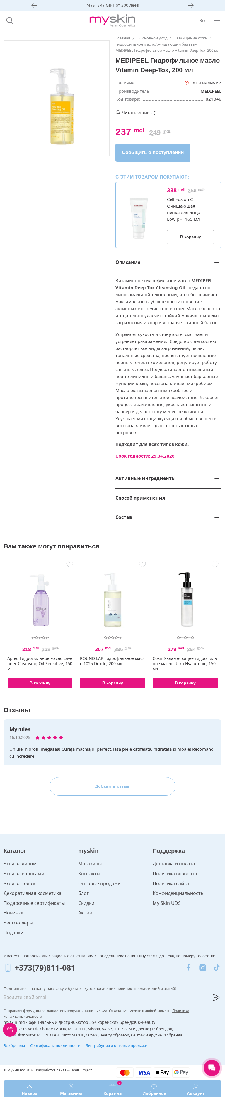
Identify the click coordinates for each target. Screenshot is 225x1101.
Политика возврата (175, 873)
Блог (83, 893)
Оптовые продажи (99, 883)
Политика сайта (171, 883)
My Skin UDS (167, 903)
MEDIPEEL (210, 91)
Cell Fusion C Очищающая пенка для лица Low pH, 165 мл (183, 209)
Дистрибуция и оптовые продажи (116, 1045)
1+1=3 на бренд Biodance (112, 5)
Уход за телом (20, 883)
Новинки (14, 913)
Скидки (86, 903)
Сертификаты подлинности (55, 1045)
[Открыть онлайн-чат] (212, 1068)
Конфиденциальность (178, 893)
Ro (202, 20)
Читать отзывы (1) (140, 112)
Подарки (13, 932)
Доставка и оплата (174, 863)
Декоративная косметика (33, 893)
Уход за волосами (24, 873)
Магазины (90, 863)
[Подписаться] (216, 997)
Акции (85, 913)
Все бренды (14, 1045)
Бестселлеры (18, 922)
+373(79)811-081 (45, 967)
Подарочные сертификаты (34, 903)
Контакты (89, 873)
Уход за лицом (20, 863)
